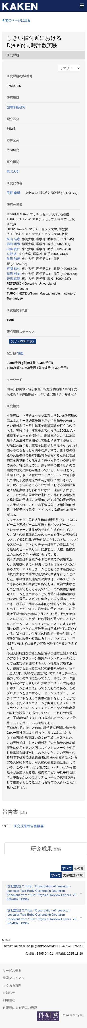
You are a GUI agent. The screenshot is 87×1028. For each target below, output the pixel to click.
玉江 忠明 (13, 193)
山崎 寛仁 (13, 249)
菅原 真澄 (13, 278)
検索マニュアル (14, 978)
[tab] (45, 848)
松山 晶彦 (13, 239)
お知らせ (9, 992)
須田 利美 (13, 274)
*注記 (20, 353)
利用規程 (9, 1000)
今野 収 (12, 254)
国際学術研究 (16, 107)
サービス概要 (12, 970)
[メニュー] (82, 5)
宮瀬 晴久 (13, 268)
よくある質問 (12, 985)
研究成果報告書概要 (29, 826)
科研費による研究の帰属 (20, 1007)
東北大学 (13, 171)
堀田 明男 (13, 244)
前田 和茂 (13, 258)
